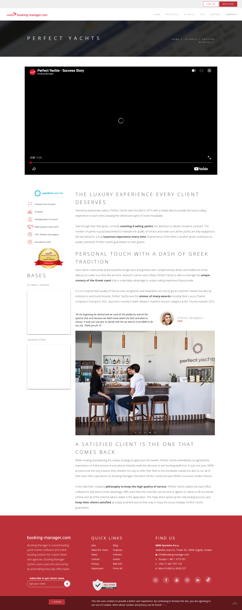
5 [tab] (154, 432)
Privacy (95, 563)
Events (116, 559)
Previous (82, 383)
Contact (231, 14)
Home (157, 14)
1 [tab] (135, 432)
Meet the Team (99, 549)
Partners (117, 554)
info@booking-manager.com (174, 554)
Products (171, 14)
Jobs (93, 545)
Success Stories (207, 40)
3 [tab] (145, 432)
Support (215, 14)
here (164, 604)
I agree (56, 601)
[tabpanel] (145, 383)
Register (228, 4)
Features (117, 549)
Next (208, 383)
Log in (211, 4)
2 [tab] (140, 432)
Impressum (97, 568)
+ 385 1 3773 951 (176, 559)
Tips (202, 14)
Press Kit (117, 568)
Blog (115, 545)
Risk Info (117, 563)
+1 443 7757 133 (173, 563)
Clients (189, 14)
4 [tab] (149, 432)
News (94, 554)
